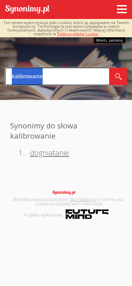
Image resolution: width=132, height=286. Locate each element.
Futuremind (87, 214)
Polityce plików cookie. (78, 33)
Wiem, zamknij (109, 40)
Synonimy (66, 192)
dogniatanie (49, 152)
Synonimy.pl (27, 9)
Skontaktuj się (82, 199)
